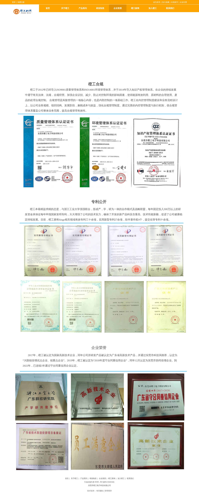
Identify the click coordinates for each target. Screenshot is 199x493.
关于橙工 (74, 478)
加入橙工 (121, 478)
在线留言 (174, 2)
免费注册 (20, 2)
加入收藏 (165, 2)
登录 (14, 2)
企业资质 (102, 478)
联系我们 (130, 478)
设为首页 (156, 2)
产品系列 (83, 478)
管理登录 (108, 491)
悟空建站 (99, 491)
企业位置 (183, 2)
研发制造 (93, 478)
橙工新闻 (111, 478)
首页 (67, 478)
